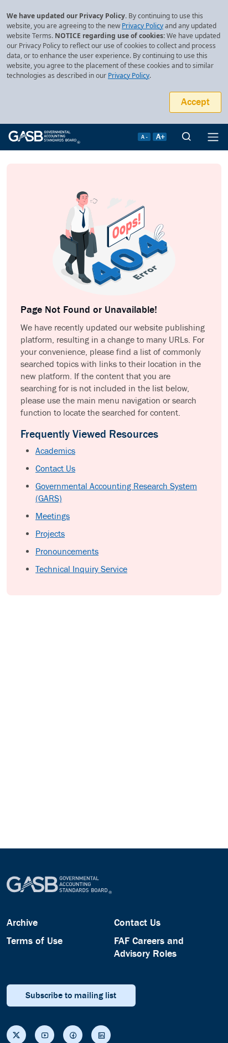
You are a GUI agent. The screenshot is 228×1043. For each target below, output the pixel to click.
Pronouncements (67, 552)
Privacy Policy (142, 25)
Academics (55, 451)
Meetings (52, 516)
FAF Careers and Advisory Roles (149, 947)
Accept (195, 102)
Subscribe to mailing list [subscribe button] (70, 995)
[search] (186, 137)
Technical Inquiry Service (81, 569)
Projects (50, 534)
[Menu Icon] (213, 137)
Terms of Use (35, 941)
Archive (22, 922)
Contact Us (55, 469)
